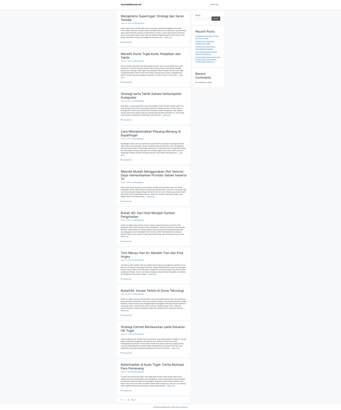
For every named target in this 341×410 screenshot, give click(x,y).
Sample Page (214, 4)
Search (197, 15)
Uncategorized (127, 42)
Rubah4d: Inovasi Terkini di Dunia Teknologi (152, 290)
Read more (168, 37)
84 (129, 400)
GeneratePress (183, 407)
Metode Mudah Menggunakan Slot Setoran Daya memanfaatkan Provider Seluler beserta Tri (153, 175)
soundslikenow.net (131, 4)
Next (133, 400)
